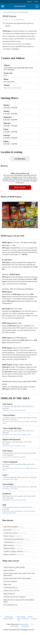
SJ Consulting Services (10, 605)
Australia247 (20, 6)
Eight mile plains (23, 12)
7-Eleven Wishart (8, 415)
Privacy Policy (8, 619)
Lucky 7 (5, 475)
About (30, 617)
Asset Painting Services (11, 587)
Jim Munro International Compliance (15, 597)
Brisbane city (14, 12)
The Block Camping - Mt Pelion (17, 551)
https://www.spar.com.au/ (12, 88)
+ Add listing (20, 617)
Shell (4, 505)
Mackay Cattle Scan (14, 554)
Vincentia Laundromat (10, 581)
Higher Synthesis (13, 545)
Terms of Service (22, 619)
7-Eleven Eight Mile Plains (12, 428)
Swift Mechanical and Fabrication (17, 539)
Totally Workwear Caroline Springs (14, 567)
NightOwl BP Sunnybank (11, 439)
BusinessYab (23, 624)
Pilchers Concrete (13, 536)
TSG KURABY (8, 484)
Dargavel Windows (9, 593)
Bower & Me (12, 530)
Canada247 (26, 626)
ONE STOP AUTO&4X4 (14, 527)
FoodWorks (6, 494)
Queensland (7, 12)
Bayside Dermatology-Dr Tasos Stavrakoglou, (17, 578)
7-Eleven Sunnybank (9, 462)
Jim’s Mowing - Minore (15, 533)
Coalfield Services (13, 542)
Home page (9, 617)
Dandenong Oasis (9, 570)
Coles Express (7, 404)
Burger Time (7, 584)
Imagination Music (13, 548)
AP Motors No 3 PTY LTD (11, 590)
